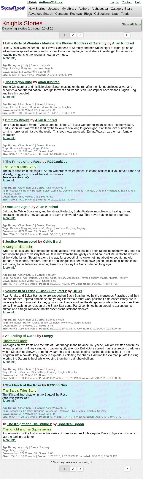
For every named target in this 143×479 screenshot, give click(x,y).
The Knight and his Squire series (27, 429)
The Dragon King (18, 82)
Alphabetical (100, 8)
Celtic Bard (52, 241)
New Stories (36, 8)
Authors (84, 8)
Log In (114, 2)
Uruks (77, 291)
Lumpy (47, 336)
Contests (61, 13)
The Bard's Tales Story (19, 167)
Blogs (88, 13)
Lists (115, 13)
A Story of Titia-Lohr (17, 247)
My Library (68, 8)
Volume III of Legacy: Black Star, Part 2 (36, 291)
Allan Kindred (123, 43)
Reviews (76, 13)
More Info (9, 58)
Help (138, 2)
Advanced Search (40, 13)
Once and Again (18, 207)
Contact (127, 2)
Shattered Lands (15, 341)
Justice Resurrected (21, 241)
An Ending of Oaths (20, 336)
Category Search (122, 8)
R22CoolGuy (57, 162)
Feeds (125, 13)
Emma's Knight (17, 120)
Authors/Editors (51, 2)
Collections (102, 13)
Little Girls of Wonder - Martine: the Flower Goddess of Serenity (56, 43)
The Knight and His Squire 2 (29, 424)
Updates (53, 8)
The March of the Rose (23, 385)
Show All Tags (131, 24)
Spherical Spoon (71, 424)
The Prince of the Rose (23, 162)
